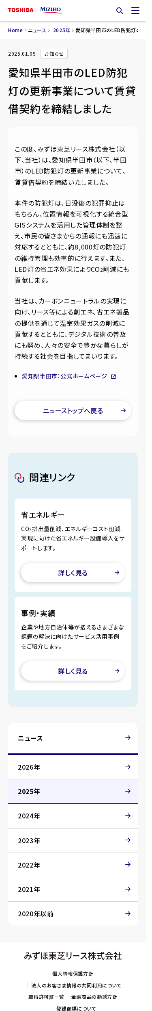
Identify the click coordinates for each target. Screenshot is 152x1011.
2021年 (29, 889)
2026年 (29, 767)
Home (15, 29)
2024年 (29, 815)
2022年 (29, 865)
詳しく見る (73, 572)
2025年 (62, 29)
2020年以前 (36, 913)
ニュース (37, 29)
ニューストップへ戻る (73, 410)
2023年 (29, 840)
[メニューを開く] (135, 10)
